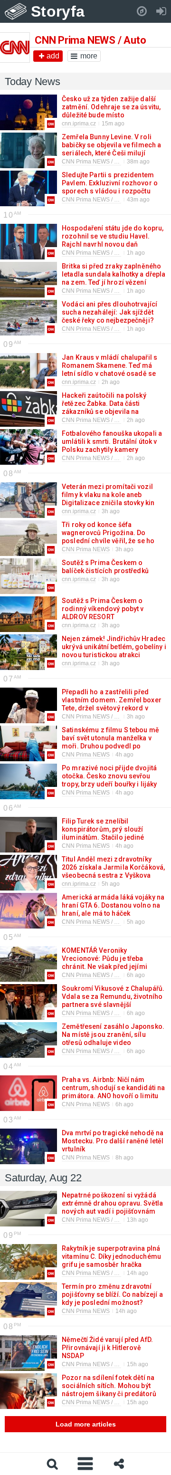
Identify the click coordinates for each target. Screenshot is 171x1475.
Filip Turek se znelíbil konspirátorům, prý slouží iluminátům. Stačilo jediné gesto (103, 833)
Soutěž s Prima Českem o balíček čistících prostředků (105, 567)
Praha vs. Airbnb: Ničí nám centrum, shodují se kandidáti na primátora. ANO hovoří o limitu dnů (113, 1092)
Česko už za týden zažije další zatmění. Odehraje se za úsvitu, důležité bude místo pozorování (111, 111)
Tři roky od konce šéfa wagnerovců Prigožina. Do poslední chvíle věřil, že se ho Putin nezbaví (108, 537)
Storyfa (58, 11)
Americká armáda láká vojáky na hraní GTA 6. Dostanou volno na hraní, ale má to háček (113, 905)
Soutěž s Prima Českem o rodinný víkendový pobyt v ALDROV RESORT (103, 609)
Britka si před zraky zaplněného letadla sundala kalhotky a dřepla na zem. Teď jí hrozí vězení (114, 274)
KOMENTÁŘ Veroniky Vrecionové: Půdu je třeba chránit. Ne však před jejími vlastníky (104, 962)
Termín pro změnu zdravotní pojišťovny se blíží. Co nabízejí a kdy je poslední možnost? (112, 1294)
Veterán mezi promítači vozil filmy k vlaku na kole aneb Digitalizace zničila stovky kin (107, 495)
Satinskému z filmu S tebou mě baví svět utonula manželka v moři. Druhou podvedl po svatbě (110, 742)
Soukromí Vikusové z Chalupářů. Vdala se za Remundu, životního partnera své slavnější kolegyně (113, 1000)
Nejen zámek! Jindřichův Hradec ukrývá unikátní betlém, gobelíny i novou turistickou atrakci (114, 647)
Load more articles (86, 1424)
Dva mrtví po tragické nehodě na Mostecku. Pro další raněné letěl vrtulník (112, 1141)
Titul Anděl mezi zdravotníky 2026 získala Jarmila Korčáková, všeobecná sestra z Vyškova (113, 867)
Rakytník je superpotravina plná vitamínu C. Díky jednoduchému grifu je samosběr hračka (111, 1256)
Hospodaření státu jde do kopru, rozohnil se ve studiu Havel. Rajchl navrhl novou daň (112, 236)
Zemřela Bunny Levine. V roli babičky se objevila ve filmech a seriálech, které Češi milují (111, 145)
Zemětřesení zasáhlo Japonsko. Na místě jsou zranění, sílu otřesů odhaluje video (113, 1034)
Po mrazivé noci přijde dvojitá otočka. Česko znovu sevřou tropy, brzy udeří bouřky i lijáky (109, 776)
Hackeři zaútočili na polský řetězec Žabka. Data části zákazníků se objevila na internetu (104, 407)
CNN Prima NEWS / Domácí (98, 199)
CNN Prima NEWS (86, 549)
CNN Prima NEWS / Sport (95, 458)
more (88, 56)
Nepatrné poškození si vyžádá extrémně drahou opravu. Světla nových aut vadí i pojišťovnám (112, 1203)
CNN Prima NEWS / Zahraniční (102, 161)
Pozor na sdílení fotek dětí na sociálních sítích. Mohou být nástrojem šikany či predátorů (108, 1386)
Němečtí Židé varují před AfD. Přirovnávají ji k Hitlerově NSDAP (107, 1348)
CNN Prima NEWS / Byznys (97, 1219)
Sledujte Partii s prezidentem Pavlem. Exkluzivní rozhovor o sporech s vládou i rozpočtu (110, 183)
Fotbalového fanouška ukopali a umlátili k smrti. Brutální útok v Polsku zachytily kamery (112, 441)
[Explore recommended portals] (142, 11)
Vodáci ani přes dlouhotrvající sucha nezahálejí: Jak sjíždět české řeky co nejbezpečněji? (109, 312)
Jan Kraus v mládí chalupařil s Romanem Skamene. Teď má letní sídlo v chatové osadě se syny (109, 369)
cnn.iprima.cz (79, 123)
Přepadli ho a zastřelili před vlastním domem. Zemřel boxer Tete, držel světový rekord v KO (112, 704)
